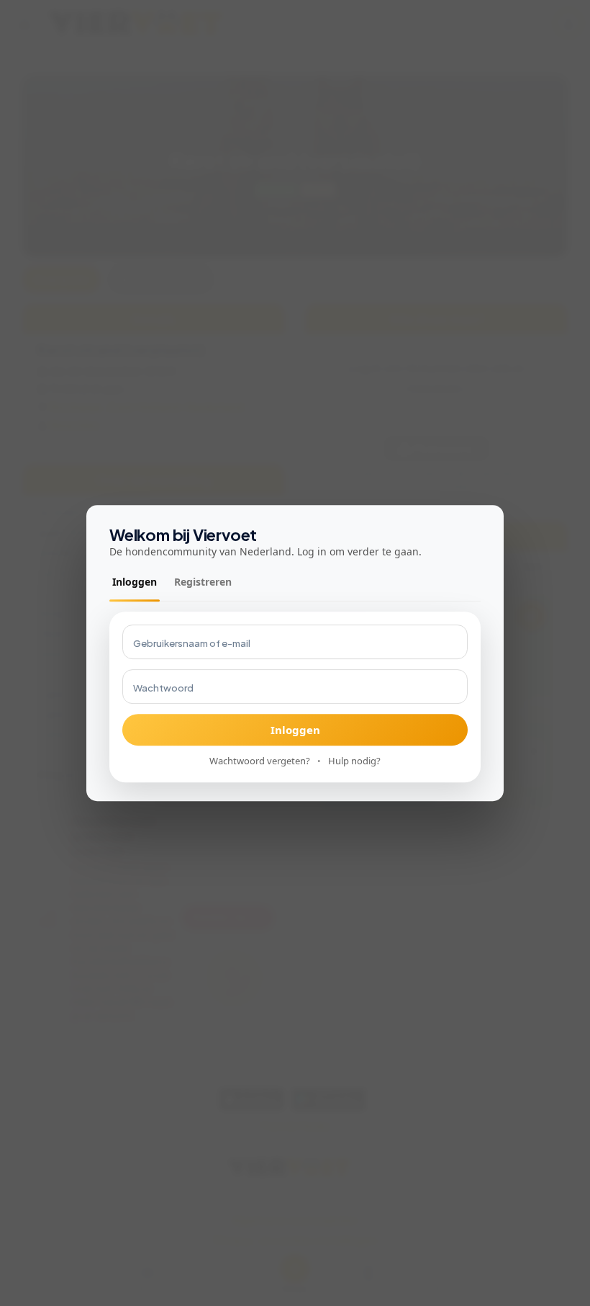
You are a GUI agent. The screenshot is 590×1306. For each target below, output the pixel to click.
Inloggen (134, 582)
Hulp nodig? (354, 761)
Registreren (203, 582)
